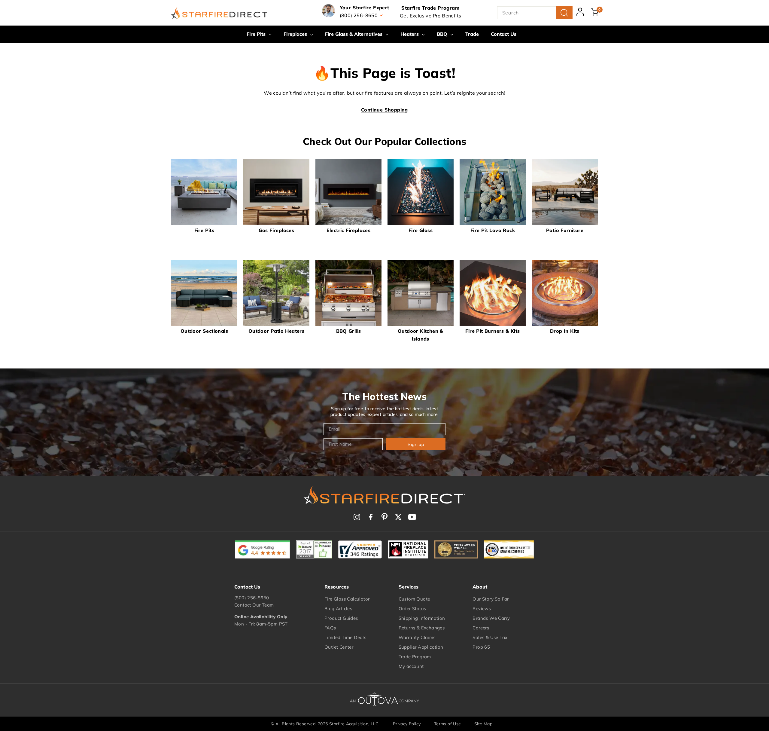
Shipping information (422, 618)
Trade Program (415, 656)
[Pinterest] (384, 517)
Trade (472, 34)
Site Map (483, 723)
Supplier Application (421, 647)
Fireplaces (296, 34)
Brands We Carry (491, 618)
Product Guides (341, 618)
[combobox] (535, 13)
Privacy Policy (407, 723)
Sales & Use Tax (490, 637)
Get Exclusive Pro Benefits (430, 16)
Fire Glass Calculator (346, 599)
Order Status (412, 608)
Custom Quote (414, 599)
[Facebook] (371, 517)
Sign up (416, 444)
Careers (481, 628)
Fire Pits (257, 34)
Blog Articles (338, 608)
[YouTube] (412, 517)
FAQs (330, 628)
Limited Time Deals (345, 637)
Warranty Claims (417, 637)
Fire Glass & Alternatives (354, 34)
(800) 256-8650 (251, 598)
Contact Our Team (254, 605)
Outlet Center (338, 647)
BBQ (443, 34)
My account (411, 666)
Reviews (482, 608)
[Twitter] (398, 517)
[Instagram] (357, 517)
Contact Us (503, 34)
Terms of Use (447, 723)
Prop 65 (481, 647)
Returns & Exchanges (422, 628)
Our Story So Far (491, 599)
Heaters (410, 34)
